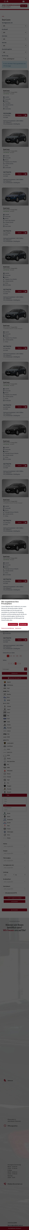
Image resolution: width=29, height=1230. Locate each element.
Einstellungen (23, 624)
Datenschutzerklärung (7, 628)
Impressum (18, 628)
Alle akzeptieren (13, 624)
